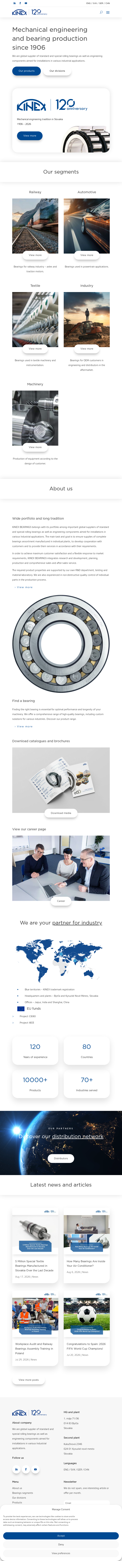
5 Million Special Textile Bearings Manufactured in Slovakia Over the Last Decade (34, 1266)
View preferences (61, 1553)
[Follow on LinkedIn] (14, 3)
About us (17, 1488)
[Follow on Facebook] (20, 3)
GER (101, 3)
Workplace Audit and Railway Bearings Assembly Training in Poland (34, 1349)
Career (61, 901)
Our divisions (57, 71)
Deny (61, 1545)
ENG (88, 3)
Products (17, 1503)
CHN (107, 3)
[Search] (101, 12)
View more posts (29, 1380)
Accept (61, 1536)
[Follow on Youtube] (26, 3)
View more (29, 136)
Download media (61, 813)
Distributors (61, 1158)
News (35, 1277)
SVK (95, 3)
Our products (26, 71)
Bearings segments (22, 1493)
